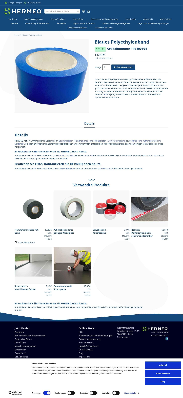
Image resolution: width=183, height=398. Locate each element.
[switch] (71, 393)
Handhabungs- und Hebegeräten (90, 140)
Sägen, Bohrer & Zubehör (84, 23)
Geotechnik (148, 19)
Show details (130, 393)
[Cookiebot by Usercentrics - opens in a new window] (15, 393)
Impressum (84, 356)
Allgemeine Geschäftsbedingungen (95, 335)
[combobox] (62, 11)
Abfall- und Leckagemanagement (116, 23)
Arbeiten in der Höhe (103, 27)
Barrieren (13, 19)
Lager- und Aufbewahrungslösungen (153, 23)
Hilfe (81, 332)
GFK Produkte (166, 19)
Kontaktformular (105, 168)
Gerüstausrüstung (116, 140)
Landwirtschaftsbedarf (77, 27)
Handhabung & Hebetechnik (37, 23)
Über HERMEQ (86, 349)
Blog (81, 353)
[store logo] (23, 11)
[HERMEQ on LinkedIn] (167, 338)
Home (17, 35)
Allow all (163, 365)
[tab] (89, 123)
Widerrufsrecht (86, 342)
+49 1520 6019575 (33, 3)
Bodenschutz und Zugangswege (104, 19)
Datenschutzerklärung (89, 339)
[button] (51, 76)
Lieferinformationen (88, 346)
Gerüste (14, 23)
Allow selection (163, 373)
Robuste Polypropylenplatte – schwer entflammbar (142, 232)
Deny (163, 381)
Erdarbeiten (131, 19)
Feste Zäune (78, 19)
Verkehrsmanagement (33, 19)
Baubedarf (61, 23)
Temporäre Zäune (58, 19)
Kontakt (18, 310)
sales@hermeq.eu (15, 3)
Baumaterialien (66, 140)
